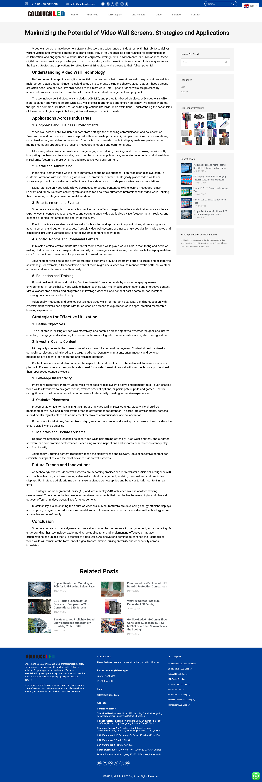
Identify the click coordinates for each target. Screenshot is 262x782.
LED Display (115, 14)
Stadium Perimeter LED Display (181, 700)
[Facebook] (112, 4)
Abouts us (92, 14)
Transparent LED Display (179, 705)
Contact (195, 14)
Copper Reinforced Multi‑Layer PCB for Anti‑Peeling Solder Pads (74, 585)
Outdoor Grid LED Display (179, 684)
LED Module (138, 14)
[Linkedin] (108, 4)
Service (176, 14)
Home (74, 14)
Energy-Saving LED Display (179, 669)
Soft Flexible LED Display (179, 694)
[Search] (232, 3)
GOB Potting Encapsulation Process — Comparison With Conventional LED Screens (71, 604)
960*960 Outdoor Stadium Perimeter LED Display (143, 602)
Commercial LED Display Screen (182, 664)
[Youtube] (126, 4)
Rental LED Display (176, 689)
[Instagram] (117, 4)
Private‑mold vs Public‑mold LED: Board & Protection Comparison (147, 585)
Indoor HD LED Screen (178, 674)
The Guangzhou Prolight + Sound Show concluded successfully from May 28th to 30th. (74, 623)
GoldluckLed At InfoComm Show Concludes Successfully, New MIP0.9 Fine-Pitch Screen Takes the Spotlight (147, 624)
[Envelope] (103, 4)
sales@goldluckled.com (83, 4)
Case (159, 14)
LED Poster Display (176, 679)
